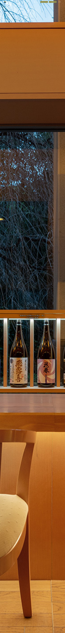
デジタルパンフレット (44, 1)
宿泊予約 (52, 1)
